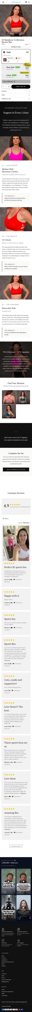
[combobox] (18, 58)
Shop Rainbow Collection (16, 469)
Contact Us (4, 1001)
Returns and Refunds (16, 1001)
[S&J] (16, 2)
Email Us (19, 944)
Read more (7, 660)
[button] (29, 2)
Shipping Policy (24, 1001)
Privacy (10, 1001)
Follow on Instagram (7, 865)
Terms (7, 1001)
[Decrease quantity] (3, 87)
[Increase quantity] (9, 87)
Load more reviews (16, 846)
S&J (10, 1006)
